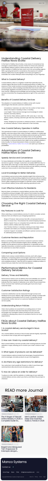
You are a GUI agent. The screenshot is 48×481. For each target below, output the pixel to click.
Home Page (6, 472)
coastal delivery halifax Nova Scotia (18, 143)
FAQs (17, 472)
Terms (40, 476)
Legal (44, 476)
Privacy (36, 476)
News (12, 472)
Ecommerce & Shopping (10, 35)
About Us (32, 476)
